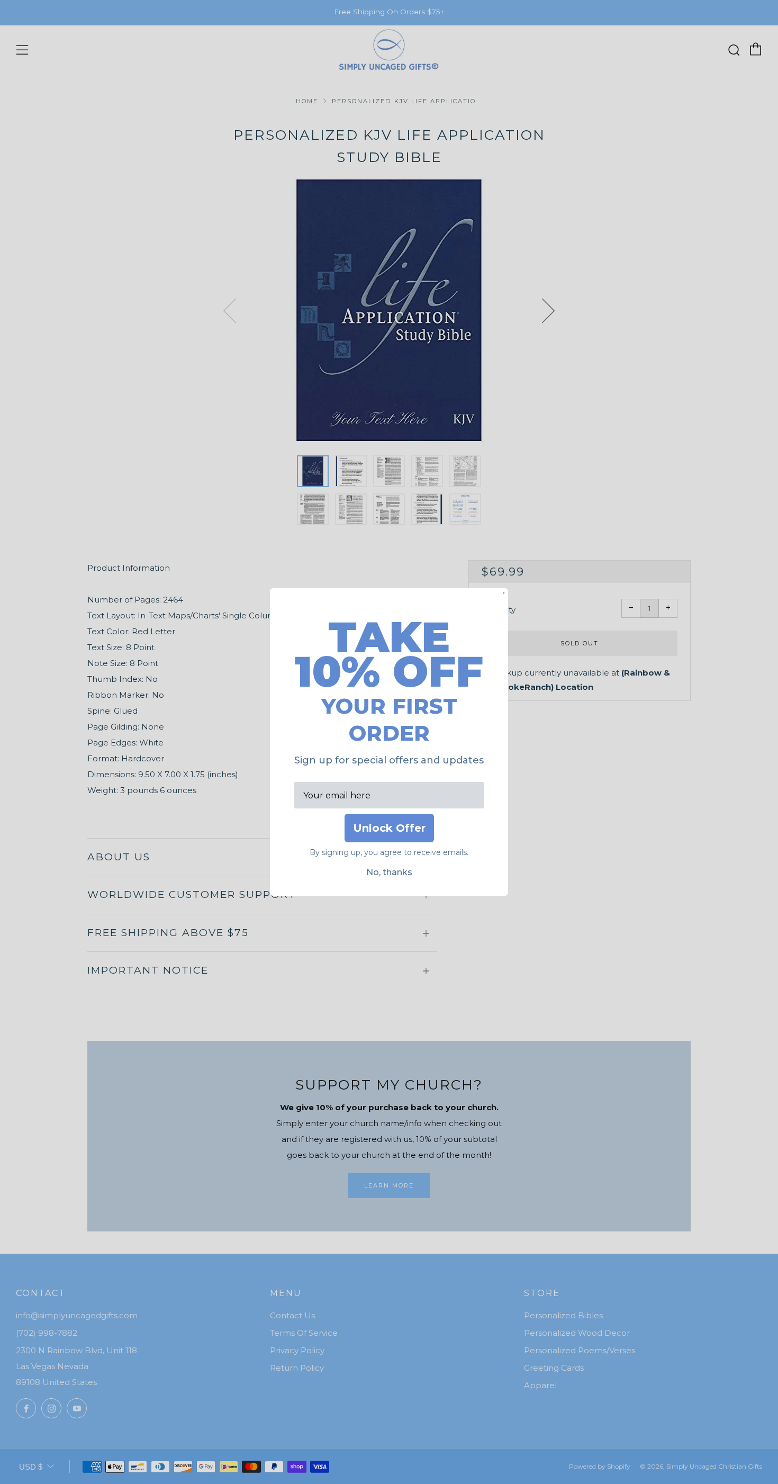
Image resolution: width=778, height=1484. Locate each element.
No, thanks (389, 872)
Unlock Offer (389, 828)
